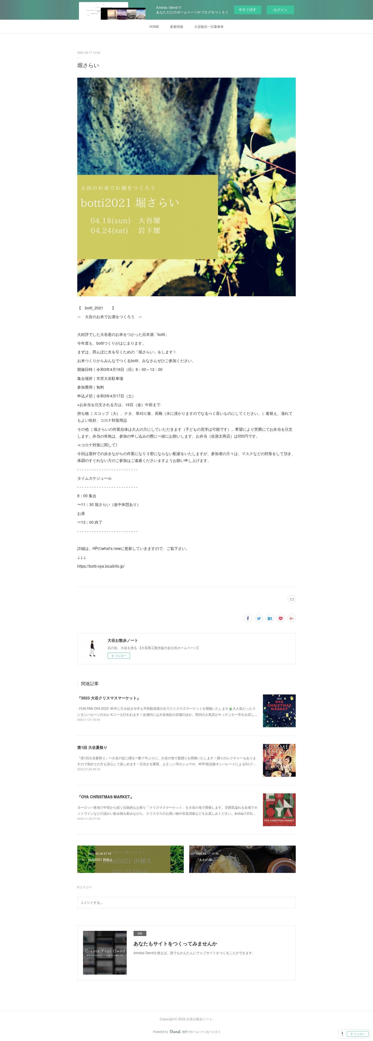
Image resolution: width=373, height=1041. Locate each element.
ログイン (280, 9)
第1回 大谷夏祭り (92, 747)
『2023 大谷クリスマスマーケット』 (109, 697)
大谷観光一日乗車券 (209, 26)
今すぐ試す (247, 9)
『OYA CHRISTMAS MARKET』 (105, 796)
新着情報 (176, 26)
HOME (154, 26)
